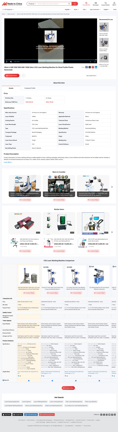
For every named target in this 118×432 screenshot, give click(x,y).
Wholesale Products (59, 420)
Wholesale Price (70, 420)
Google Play (17, 414)
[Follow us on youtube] (109, 414)
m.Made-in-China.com (63, 422)
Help (84, 9)
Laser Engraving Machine (12, 401)
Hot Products (21, 420)
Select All (6, 380)
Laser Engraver (26, 401)
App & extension (94, 9)
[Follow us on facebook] (101, 414)
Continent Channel (80, 420)
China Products (31, 420)
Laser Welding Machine (40, 401)
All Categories (8, 9)
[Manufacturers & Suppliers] (12, 4)
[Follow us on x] (104, 414)
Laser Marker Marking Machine (13, 405)
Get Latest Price (91, 75)
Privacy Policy (87, 425)
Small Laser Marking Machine (53, 405)
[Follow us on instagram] (107, 414)
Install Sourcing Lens (48, 414)
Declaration (78, 425)
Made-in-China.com (51, 422)
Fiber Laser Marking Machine (74, 401)
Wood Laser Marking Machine (33, 405)
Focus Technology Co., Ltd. (46, 425)
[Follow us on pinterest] (112, 414)
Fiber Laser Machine (91, 401)
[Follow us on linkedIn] (115, 414)
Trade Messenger (31, 414)
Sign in (114, 5)
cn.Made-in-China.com (76, 422)
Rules (115, 9)
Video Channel (11, 14)
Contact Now (12, 76)
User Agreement (69, 425)
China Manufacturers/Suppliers (44, 420)
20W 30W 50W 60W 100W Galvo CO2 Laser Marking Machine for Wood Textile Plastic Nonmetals (29, 289)
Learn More (7, 162)
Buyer (75, 9)
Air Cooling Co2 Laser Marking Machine (76, 405)
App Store (6, 414)
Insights (98, 420)
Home (3, 14)
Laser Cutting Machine (56, 401)
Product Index (90, 420)
